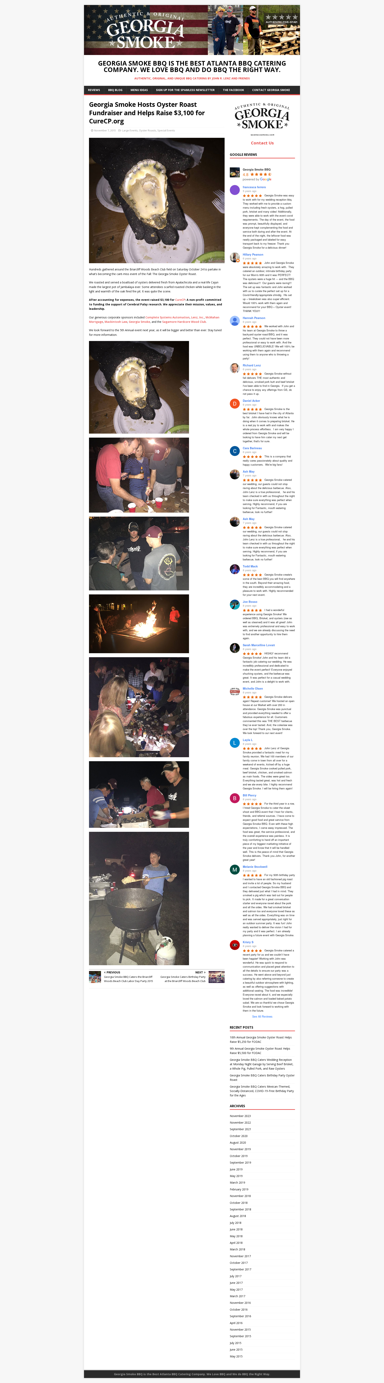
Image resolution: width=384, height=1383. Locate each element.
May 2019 (236, 1176)
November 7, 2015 (105, 130)
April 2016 (236, 1323)
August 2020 (238, 1142)
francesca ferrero (254, 187)
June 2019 (236, 1169)
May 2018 (236, 1236)
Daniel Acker (251, 401)
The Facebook (233, 90)
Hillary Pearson (253, 254)
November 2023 (240, 1116)
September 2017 (240, 1269)
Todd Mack (250, 566)
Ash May (249, 471)
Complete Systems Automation (167, 317)
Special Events (166, 130)
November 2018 (240, 1196)
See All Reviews (262, 1016)
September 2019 (240, 1162)
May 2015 (236, 1356)
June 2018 (236, 1229)
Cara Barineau (252, 448)
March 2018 (237, 1249)
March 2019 (237, 1182)
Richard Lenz (252, 365)
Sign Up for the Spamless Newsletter (185, 90)
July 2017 (235, 1276)
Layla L (248, 740)
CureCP (180, 300)
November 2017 (240, 1256)
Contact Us (262, 143)
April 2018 (236, 1243)
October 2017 (239, 1263)
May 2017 (236, 1289)
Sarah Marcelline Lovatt (259, 645)
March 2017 (237, 1296)
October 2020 (239, 1136)
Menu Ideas (139, 90)
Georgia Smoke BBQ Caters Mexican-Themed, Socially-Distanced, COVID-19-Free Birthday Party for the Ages (262, 1091)
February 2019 (239, 1189)
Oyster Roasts (147, 130)
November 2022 (240, 1122)
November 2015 (240, 1329)
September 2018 (240, 1209)
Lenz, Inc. (197, 317)
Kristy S (248, 942)
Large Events (130, 130)
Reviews (94, 90)
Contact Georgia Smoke (271, 90)
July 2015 (235, 1343)
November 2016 (240, 1303)
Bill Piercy (249, 795)
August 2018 (238, 1216)
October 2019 (239, 1156)
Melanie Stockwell (255, 867)
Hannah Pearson (254, 318)
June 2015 (236, 1349)
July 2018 (235, 1223)
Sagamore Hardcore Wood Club (184, 322)
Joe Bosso (250, 602)
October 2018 (239, 1203)
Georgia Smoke (139, 322)
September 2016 (240, 1316)
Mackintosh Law (116, 322)
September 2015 (240, 1336)
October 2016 (239, 1309)
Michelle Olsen (253, 688)
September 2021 (240, 1129)
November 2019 (240, 1149)
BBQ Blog (115, 90)
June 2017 (236, 1283)
